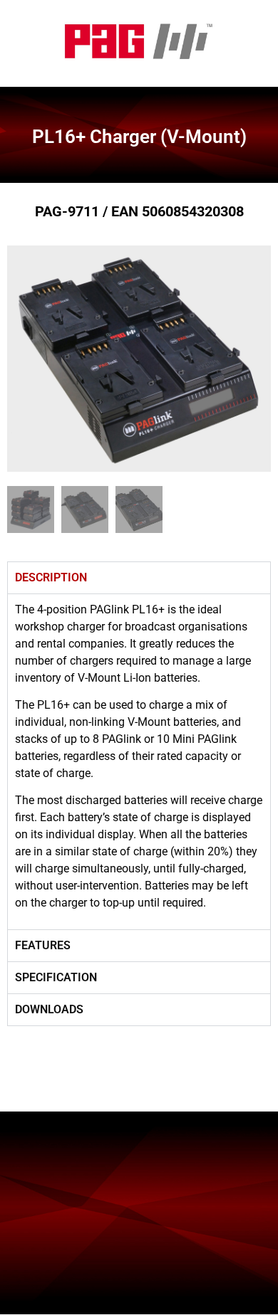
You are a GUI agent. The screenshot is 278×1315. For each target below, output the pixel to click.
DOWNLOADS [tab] (49, 1009)
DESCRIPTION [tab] (51, 577)
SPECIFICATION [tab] (56, 977)
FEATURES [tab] (43, 945)
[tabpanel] (139, 761)
